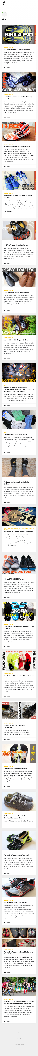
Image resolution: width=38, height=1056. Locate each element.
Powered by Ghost (19, 1044)
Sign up (19, 1038)
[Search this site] (31, 3)
